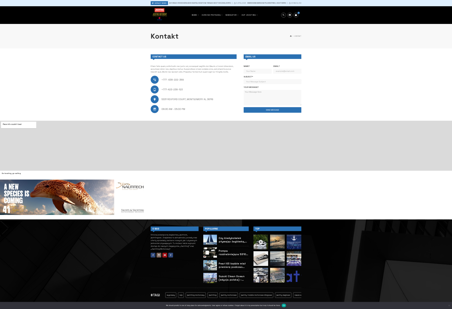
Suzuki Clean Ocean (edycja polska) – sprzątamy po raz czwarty (231, 278)
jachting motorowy (186, 295)
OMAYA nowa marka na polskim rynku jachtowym (250, 3)
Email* (276, 66)
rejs (171, 295)
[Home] (291, 36)
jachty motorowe (219, 295)
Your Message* (251, 87)
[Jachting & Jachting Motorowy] (159, 15)
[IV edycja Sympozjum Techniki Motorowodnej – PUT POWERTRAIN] (294, 242)
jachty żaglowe (274, 295)
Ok (284, 305)
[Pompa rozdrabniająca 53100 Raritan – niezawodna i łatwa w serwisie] (210, 252)
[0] (296, 15)
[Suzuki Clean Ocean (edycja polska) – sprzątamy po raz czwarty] (210, 278)
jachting (203, 295)
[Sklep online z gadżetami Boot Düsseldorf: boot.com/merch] (294, 258)
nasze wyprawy (292, 295)
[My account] (289, 15)
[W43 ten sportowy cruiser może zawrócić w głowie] (277, 242)
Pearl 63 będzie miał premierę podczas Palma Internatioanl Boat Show (232, 265)
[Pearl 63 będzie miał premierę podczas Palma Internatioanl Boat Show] (210, 265)
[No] (449, 305)
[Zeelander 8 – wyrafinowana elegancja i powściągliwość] (277, 258)
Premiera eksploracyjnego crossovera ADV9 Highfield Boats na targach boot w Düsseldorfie (176, 3)
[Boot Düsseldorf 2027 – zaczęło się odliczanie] (260, 275)
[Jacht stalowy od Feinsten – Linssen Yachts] (277, 275)
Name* (247, 66)
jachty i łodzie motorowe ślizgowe (247, 295)
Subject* (248, 76)
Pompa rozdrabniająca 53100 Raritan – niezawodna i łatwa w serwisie (233, 252)
